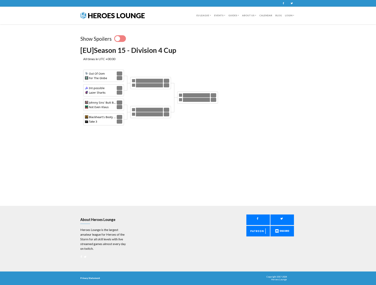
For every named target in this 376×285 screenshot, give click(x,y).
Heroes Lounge (115, 15)
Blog (278, 15)
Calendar (265, 15)
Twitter (291, 3)
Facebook (283, 3)
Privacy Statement (90, 278)
